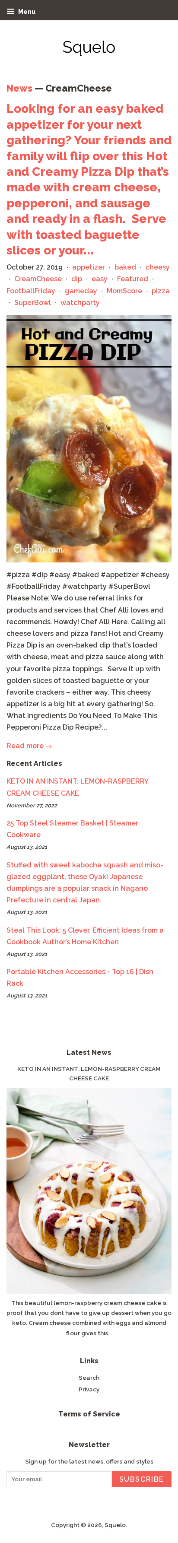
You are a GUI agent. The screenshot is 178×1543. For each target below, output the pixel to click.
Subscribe (141, 1479)
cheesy (158, 267)
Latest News (89, 1052)
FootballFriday (30, 291)
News (19, 88)
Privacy (89, 1389)
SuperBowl (32, 302)
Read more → (29, 746)
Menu (26, 11)
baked (125, 267)
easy (100, 279)
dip (76, 279)
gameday (81, 291)
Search (89, 1377)
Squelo (115, 1524)
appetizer (88, 267)
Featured (132, 279)
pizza (161, 291)
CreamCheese (38, 279)
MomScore (124, 291)
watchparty (80, 302)
